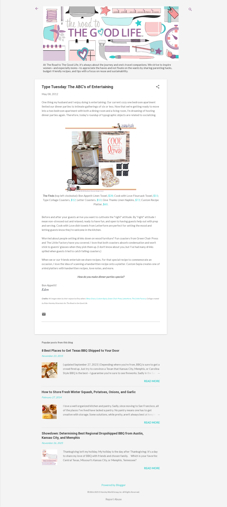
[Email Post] (44, 315)
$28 (110, 195)
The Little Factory (139, 298)
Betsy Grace (90, 298)
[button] (158, 87)
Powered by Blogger (113, 485)
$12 (73, 200)
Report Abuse (114, 499)
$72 (137, 200)
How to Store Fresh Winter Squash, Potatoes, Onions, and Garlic (89, 392)
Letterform (126, 298)
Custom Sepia (101, 298)
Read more (152, 381)
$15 (155, 195)
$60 (105, 204)
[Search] (190, 9)
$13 (99, 200)
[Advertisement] (181, 132)
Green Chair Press (115, 298)
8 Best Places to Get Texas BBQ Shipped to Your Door (80, 350)
